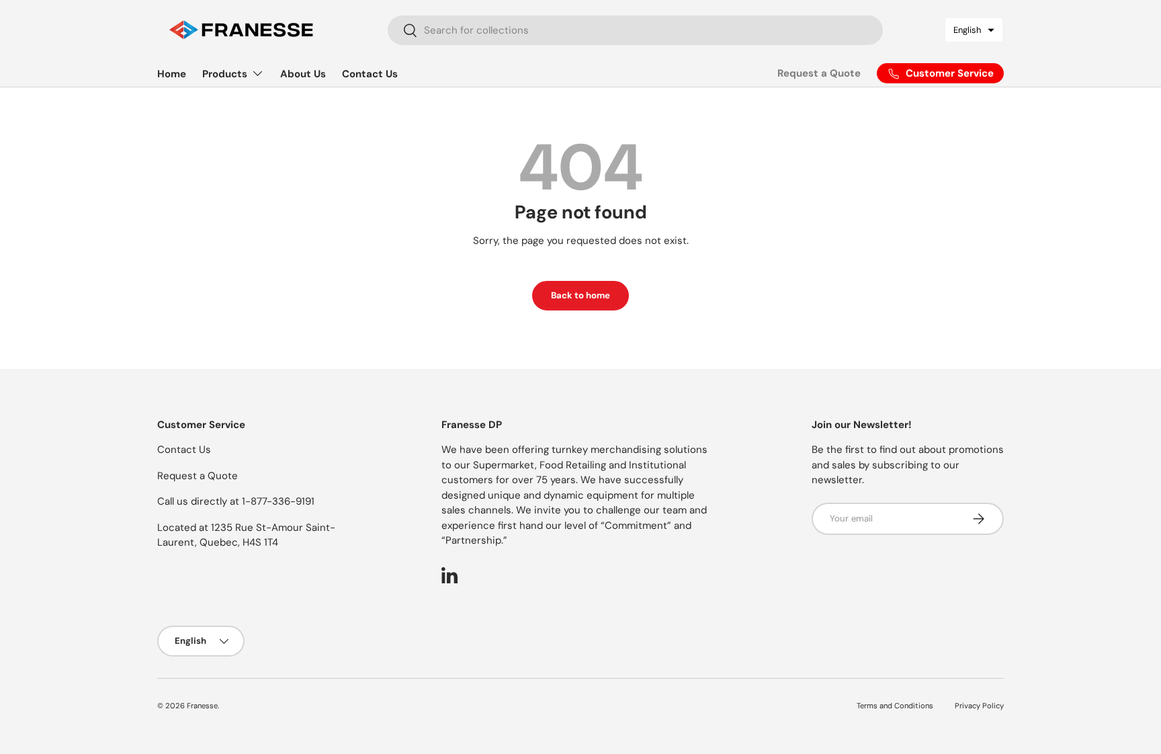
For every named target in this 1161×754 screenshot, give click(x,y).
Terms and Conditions (895, 705)
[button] (973, 30)
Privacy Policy (979, 705)
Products (224, 74)
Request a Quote (819, 73)
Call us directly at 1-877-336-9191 (235, 501)
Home (171, 74)
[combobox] (636, 30)
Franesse (202, 705)
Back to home (580, 295)
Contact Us (370, 74)
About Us (303, 74)
